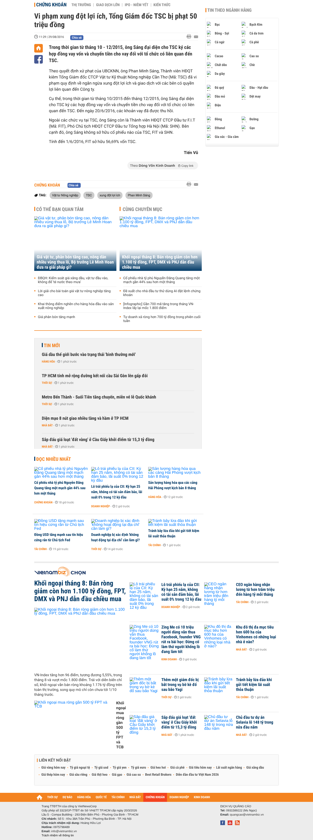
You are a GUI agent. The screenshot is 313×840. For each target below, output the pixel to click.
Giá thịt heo (99, 774)
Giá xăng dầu (255, 767)
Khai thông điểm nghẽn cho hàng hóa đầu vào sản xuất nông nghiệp (76, 306)
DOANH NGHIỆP (179, 797)
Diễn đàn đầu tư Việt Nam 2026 (197, 774)
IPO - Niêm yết (136, 5)
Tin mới (52, 345)
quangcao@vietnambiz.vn (247, 814)
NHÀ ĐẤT (135, 797)
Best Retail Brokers (158, 774)
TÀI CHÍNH (118, 797)
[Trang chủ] (38, 48)
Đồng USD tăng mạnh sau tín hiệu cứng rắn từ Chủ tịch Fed (58, 537)
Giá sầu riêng (78, 774)
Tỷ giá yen (120, 767)
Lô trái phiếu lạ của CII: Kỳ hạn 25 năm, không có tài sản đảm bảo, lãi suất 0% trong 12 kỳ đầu (116, 491)
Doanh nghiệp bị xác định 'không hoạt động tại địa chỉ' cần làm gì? (115, 537)
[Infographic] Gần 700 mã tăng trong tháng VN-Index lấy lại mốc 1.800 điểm (158, 306)
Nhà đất (47, 425)
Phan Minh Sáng (139, 195)
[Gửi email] (196, 36)
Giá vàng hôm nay (53, 767)
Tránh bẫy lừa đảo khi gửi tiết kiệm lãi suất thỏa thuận (173, 533)
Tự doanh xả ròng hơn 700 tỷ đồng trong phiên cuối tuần (162, 319)
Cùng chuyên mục (142, 209)
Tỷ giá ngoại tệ (80, 767)
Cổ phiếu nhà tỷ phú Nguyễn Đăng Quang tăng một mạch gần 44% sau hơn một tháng (161, 280)
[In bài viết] (190, 36)
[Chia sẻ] (38, 59)
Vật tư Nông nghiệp (65, 195)
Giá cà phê (177, 767)
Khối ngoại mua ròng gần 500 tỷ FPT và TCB (121, 725)
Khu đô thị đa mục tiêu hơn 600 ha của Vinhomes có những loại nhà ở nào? (256, 634)
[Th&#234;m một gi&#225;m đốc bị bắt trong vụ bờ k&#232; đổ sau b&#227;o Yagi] (144, 687)
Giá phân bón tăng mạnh (56, 317)
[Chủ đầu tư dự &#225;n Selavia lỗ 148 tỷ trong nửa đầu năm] (219, 725)
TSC (89, 195)
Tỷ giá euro (138, 767)
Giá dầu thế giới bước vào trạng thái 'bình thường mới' (89, 354)
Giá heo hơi (158, 767)
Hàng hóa (48, 361)
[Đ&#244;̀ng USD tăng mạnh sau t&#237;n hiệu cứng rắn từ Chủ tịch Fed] (61, 525)
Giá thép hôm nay (53, 774)
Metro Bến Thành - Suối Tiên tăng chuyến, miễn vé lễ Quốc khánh (99, 397)
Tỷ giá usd (101, 767)
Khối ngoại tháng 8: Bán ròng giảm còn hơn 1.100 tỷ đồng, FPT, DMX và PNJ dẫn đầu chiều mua (160, 262)
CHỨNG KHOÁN (155, 797)
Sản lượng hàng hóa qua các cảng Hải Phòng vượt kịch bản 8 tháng (172, 485)
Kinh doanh (169, 659)
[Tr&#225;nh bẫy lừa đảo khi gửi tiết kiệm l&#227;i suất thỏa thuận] (175, 523)
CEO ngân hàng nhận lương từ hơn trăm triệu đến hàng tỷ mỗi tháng (255, 589)
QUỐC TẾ (101, 797)
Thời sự (47, 383)
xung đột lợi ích (110, 195)
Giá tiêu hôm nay (200, 767)
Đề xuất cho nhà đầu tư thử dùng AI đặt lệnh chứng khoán (162, 293)
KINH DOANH (202, 797)
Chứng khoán (51, 5)
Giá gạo (117, 774)
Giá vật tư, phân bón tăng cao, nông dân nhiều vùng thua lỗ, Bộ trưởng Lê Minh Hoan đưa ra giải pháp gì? (75, 262)
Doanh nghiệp (100, 506)
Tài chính (40, 549)
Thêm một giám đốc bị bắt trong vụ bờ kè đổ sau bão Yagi (180, 684)
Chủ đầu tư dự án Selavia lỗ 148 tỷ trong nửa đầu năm (254, 722)
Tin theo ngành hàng (229, 10)
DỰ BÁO (67, 797)
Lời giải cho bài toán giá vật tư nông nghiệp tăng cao (74, 293)
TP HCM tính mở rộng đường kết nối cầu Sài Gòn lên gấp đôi (95, 375)
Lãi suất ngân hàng (229, 767)
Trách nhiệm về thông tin (58, 835)
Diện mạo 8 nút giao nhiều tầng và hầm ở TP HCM (85, 418)
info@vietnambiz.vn (64, 831)
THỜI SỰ (52, 797)
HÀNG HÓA (84, 797)
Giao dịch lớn (108, 5)
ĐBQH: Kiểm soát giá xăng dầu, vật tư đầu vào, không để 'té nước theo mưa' (73, 280)
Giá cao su (134, 774)
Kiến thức (162, 5)
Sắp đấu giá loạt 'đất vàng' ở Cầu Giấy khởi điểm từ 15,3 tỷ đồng (98, 439)
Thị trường (81, 5)
